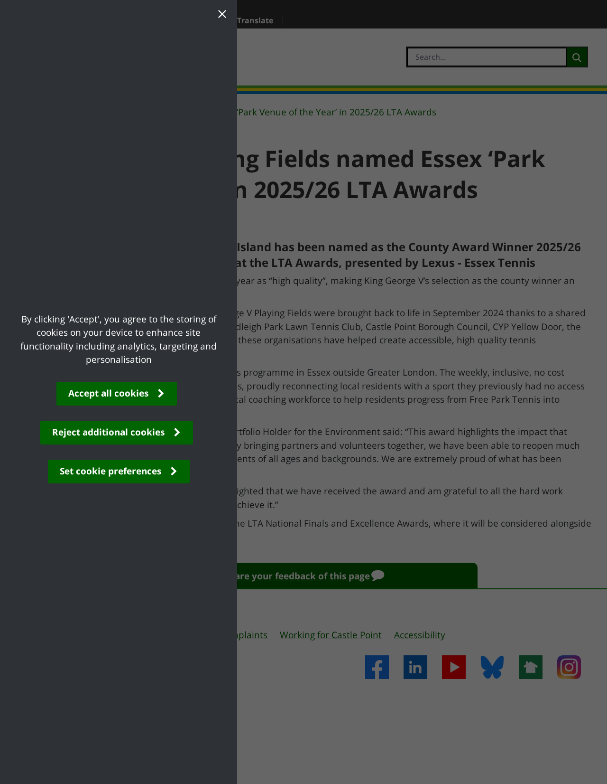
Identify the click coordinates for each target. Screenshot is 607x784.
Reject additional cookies (108, 432)
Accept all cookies (108, 393)
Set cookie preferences (110, 471)
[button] (222, 15)
